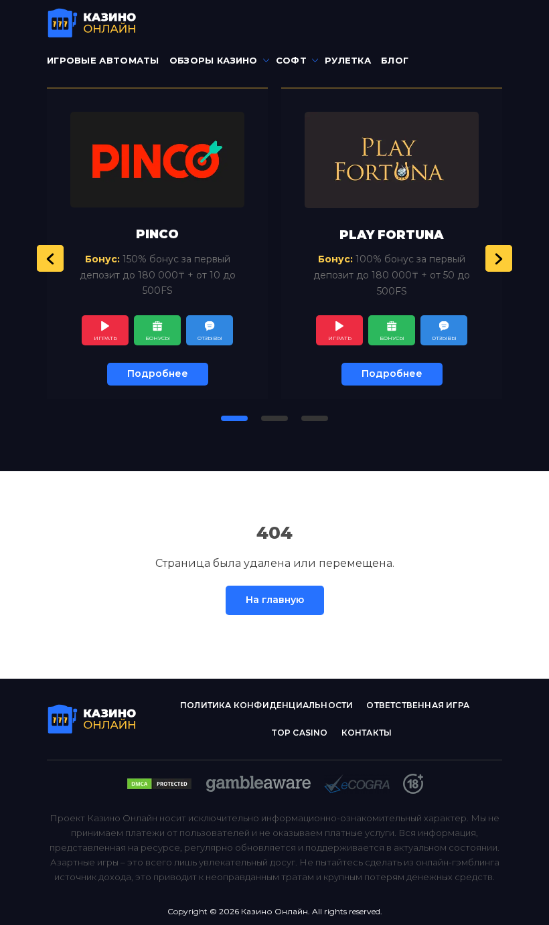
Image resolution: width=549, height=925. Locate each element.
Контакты (366, 733)
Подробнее (157, 373)
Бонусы (157, 338)
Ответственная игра (417, 705)
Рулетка (348, 60)
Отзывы (210, 338)
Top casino (299, 733)
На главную (275, 600)
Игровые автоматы (103, 60)
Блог (394, 60)
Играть (105, 338)
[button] (50, 258)
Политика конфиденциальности (266, 705)
